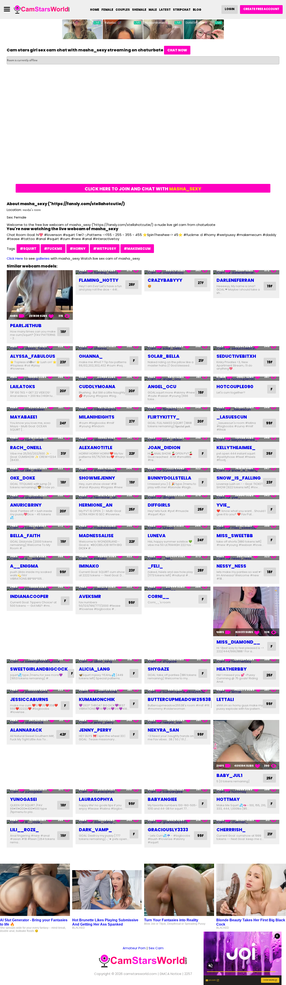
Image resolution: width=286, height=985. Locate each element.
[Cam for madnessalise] (109, 528)
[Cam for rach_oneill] (40, 440)
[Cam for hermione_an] (109, 497)
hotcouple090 (235, 386)
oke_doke (22, 478)
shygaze (158, 669)
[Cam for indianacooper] (40, 589)
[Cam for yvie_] (246, 497)
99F (269, 423)
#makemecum (137, 248)
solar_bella (163, 356)
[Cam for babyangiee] (177, 791)
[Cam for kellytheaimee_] (246, 440)
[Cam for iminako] (109, 558)
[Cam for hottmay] (246, 791)
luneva (157, 535)
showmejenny (97, 478)
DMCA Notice (170, 973)
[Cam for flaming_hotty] (109, 272)
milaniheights (96, 417)
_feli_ (155, 566)
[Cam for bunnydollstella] (177, 470)
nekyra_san (163, 730)
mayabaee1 (23, 417)
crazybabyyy (165, 280)
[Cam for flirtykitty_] (177, 409)
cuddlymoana (97, 386)
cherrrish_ (231, 830)
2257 (188, 973)
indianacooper (29, 596)
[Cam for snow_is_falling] (246, 470)
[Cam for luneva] (177, 528)
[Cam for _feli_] (177, 558)
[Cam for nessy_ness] (246, 558)
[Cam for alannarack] (40, 722)
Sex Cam (156, 948)
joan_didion (164, 447)
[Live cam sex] (42, 9)
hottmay (228, 799)
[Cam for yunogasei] (40, 791)
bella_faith (25, 535)
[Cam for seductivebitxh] (246, 348)
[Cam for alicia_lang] (109, 661)
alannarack (26, 730)
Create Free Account (261, 9)
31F (63, 453)
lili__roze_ (24, 830)
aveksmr (90, 596)
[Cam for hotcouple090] (246, 379)
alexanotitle (95, 447)
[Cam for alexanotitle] (109, 440)
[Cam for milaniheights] (109, 409)
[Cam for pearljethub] (40, 295)
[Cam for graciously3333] (177, 822)
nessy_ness (231, 566)
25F (132, 509)
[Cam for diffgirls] (177, 497)
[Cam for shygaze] (177, 661)
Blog (197, 10)
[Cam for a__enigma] (40, 558)
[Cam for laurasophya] (109, 791)
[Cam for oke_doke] (40, 470)
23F (63, 362)
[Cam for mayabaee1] (40, 409)
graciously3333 (168, 830)
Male (153, 10)
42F (63, 734)
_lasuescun (232, 417)
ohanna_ (91, 356)
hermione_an (95, 505)
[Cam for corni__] (177, 589)
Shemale (139, 10)
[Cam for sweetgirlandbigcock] (40, 661)
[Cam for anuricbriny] (40, 497)
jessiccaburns (29, 699)
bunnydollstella (169, 478)
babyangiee (162, 799)
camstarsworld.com (140, 973)
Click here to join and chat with (143, 189)
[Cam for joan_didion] (177, 440)
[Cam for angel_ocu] (177, 379)
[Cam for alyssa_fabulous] (40, 348)
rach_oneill (26, 447)
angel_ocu (162, 386)
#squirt (28, 248)
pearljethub (26, 325)
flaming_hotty (98, 280)
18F (63, 331)
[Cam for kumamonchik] (109, 692)
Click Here (15, 258)
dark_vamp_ (95, 830)
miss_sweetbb (235, 535)
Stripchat (182, 10)
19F (270, 286)
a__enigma (24, 566)
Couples (123, 10)
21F (201, 360)
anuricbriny (26, 505)
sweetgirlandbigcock (39, 669)
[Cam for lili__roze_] (40, 822)
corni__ (158, 596)
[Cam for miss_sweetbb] (246, 528)
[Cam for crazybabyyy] (177, 272)
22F (132, 453)
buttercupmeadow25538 (179, 699)
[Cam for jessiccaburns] (40, 692)
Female (107, 10)
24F (63, 423)
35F (269, 453)
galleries (43, 258)
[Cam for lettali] (246, 692)
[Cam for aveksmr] (109, 589)
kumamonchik (97, 699)
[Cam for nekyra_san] (177, 722)
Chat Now (177, 50)
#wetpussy (104, 248)
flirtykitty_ (163, 417)
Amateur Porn (134, 948)
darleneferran (235, 280)
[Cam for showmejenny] (109, 470)
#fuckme (53, 248)
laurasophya (96, 799)
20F (63, 391)
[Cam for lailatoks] (40, 379)
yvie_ (223, 505)
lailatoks (22, 386)
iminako (89, 566)
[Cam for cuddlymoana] (109, 379)
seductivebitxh (236, 356)
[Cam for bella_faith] (40, 528)
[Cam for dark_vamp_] (109, 822)
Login (229, 9)
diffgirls (159, 505)
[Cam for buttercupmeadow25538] (177, 692)
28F (132, 284)
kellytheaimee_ (236, 447)
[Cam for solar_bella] (177, 348)
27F (201, 282)
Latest (165, 10)
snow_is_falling (239, 478)
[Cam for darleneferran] (246, 272)
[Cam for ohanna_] (109, 348)
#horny (78, 248)
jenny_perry (95, 730)
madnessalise (96, 535)
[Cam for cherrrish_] (246, 822)
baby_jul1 (229, 775)
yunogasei (23, 799)
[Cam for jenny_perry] (109, 722)
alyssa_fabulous (32, 356)
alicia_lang (94, 669)
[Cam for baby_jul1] (246, 745)
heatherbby (232, 669)
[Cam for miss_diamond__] (246, 611)
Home (94, 10)
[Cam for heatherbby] (246, 661)
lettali (225, 699)
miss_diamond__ (238, 642)
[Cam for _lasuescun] (246, 409)
